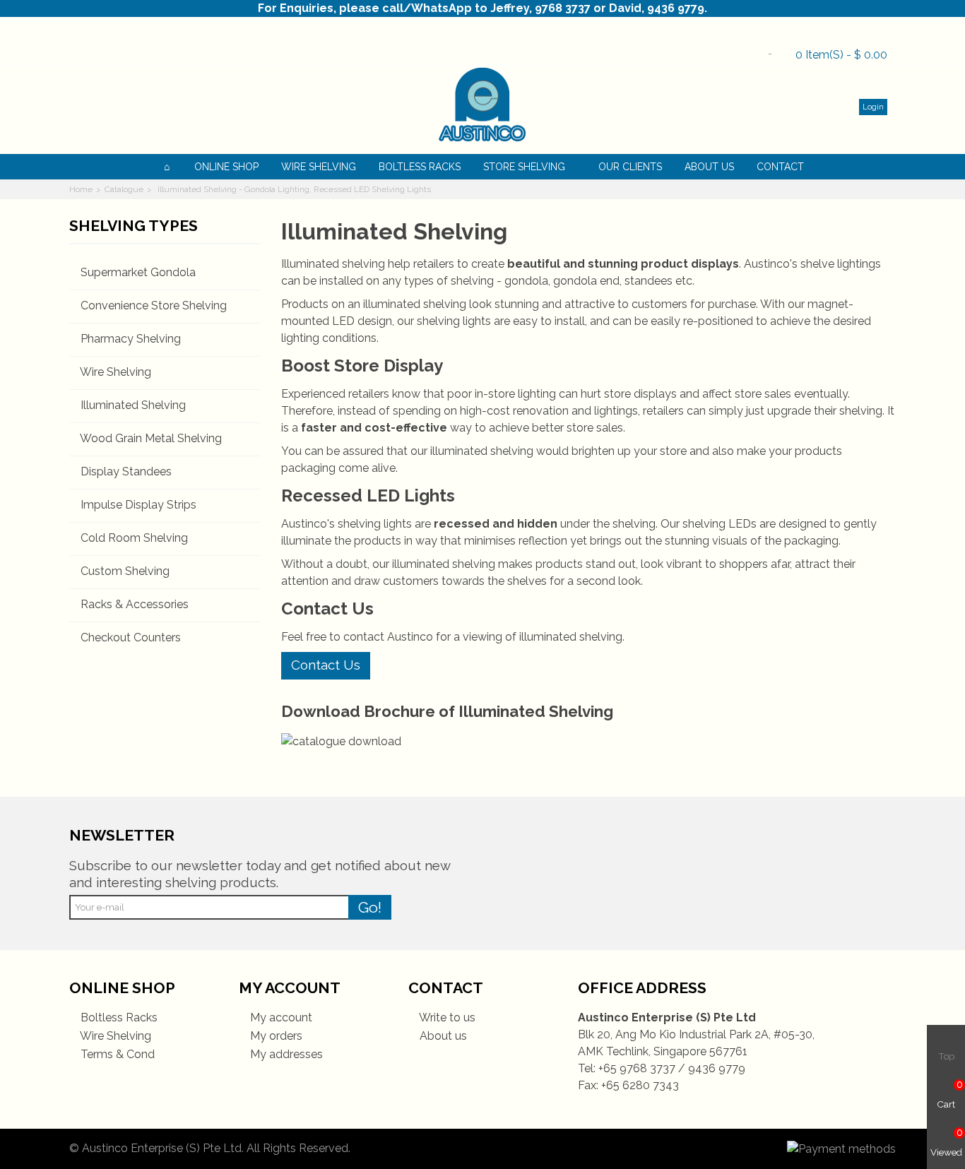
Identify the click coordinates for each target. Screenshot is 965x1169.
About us (442, 1036)
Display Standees (126, 471)
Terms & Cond (116, 1054)
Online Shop (226, 166)
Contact (780, 166)
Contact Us (325, 664)
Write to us (446, 1017)
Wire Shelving (318, 166)
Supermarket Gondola (138, 272)
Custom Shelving (125, 571)
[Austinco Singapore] (482, 104)
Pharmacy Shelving (131, 338)
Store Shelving (524, 166)
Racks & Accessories (135, 604)
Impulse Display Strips (138, 504)
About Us (709, 166)
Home (81, 189)
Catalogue (124, 189)
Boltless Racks (420, 166)
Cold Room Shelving (134, 538)
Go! (369, 907)
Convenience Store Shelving (154, 305)
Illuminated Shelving (133, 405)
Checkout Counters (131, 637)
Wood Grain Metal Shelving (151, 438)
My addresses (285, 1054)
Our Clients (630, 166)
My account (279, 1017)
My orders (274, 1036)
